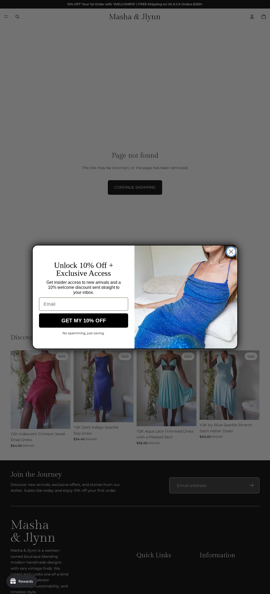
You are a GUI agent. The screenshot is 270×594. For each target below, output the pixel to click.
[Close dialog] (231, 251)
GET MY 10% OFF (83, 320)
